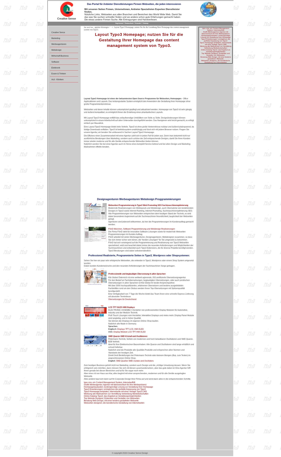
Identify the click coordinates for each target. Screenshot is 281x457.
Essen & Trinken (58, 74)
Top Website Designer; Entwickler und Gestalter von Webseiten (112, 398)
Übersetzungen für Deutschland (122, 299)
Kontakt (138, 23)
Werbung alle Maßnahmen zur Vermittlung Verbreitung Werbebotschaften (116, 394)
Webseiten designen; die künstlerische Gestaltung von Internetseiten (114, 403)
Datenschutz (129, 23)
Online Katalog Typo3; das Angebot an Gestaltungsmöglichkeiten (112, 396)
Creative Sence (58, 32)
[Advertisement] (139, 73)
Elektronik (55, 68)
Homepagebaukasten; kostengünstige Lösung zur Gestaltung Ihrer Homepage (118, 387)
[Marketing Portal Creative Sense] (66, 9)
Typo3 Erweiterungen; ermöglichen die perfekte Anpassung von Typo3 (115, 389)
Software (55, 62)
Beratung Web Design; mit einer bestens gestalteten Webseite (111, 400)
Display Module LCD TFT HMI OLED (130, 332)
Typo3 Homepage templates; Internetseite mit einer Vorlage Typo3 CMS (115, 391)
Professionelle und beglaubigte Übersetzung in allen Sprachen (137, 274)
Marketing (55, 38)
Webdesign (56, 50)
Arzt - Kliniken (57, 79)
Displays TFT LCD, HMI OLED (130, 329)
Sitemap (145, 23)
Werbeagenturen (58, 44)
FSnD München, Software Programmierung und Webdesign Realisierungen (141, 229)
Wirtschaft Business (60, 56)
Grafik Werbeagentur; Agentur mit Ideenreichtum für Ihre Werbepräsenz (115, 385)
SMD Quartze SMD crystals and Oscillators (135, 361)
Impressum (119, 23)
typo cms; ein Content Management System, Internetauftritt (109, 382)
